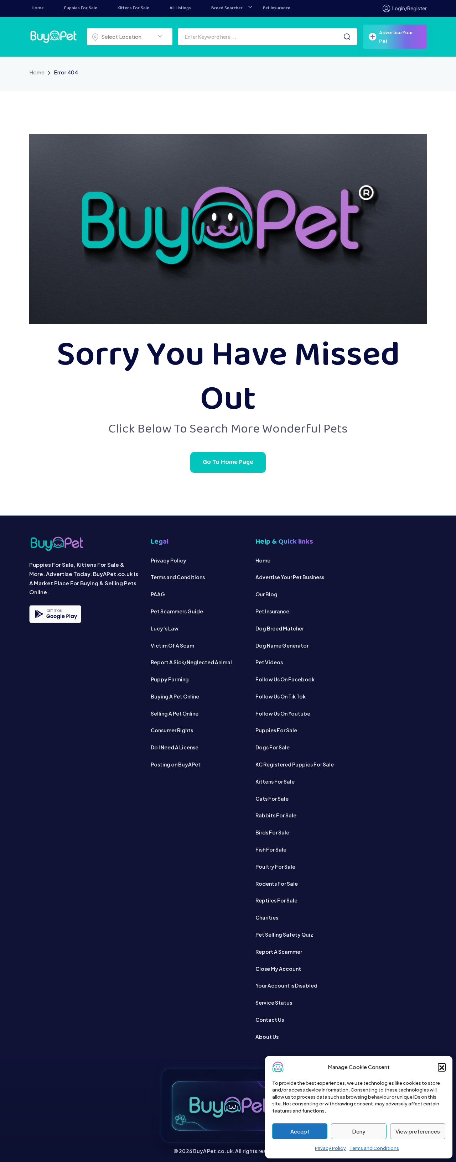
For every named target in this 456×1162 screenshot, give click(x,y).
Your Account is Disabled (286, 985)
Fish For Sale (270, 849)
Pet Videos (269, 662)
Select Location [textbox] (121, 36)
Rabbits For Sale (275, 815)
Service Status (273, 1002)
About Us (267, 1036)
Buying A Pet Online (175, 696)
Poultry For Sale (275, 866)
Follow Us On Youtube (282, 713)
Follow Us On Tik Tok (280, 696)
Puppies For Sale (80, 8)
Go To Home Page (228, 462)
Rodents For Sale (276, 883)
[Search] (347, 36)
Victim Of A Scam (172, 645)
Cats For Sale (272, 798)
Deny (359, 1131)
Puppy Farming (170, 679)
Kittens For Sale (133, 8)
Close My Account (278, 968)
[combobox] (129, 36)
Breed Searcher (227, 8)
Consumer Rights (172, 730)
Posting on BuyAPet (176, 764)
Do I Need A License (174, 747)
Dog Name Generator (282, 645)
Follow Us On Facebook (285, 679)
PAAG (158, 594)
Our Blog (266, 594)
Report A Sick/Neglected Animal (191, 662)
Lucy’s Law (164, 628)
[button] (441, 1067)
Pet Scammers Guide (177, 611)
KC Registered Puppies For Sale (294, 764)
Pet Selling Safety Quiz (284, 934)
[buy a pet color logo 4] (84, 543)
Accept (300, 1131)
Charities (266, 917)
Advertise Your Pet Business (289, 577)
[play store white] (55, 614)
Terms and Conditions (374, 1148)
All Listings (180, 8)
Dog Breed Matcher (279, 628)
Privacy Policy (330, 1148)
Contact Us (269, 1019)
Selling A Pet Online (174, 713)
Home (38, 8)
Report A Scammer (278, 951)
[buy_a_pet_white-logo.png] (53, 36)
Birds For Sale (272, 832)
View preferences (417, 1131)
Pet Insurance (276, 8)
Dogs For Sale (272, 747)
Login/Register (409, 8)
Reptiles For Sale (276, 900)
